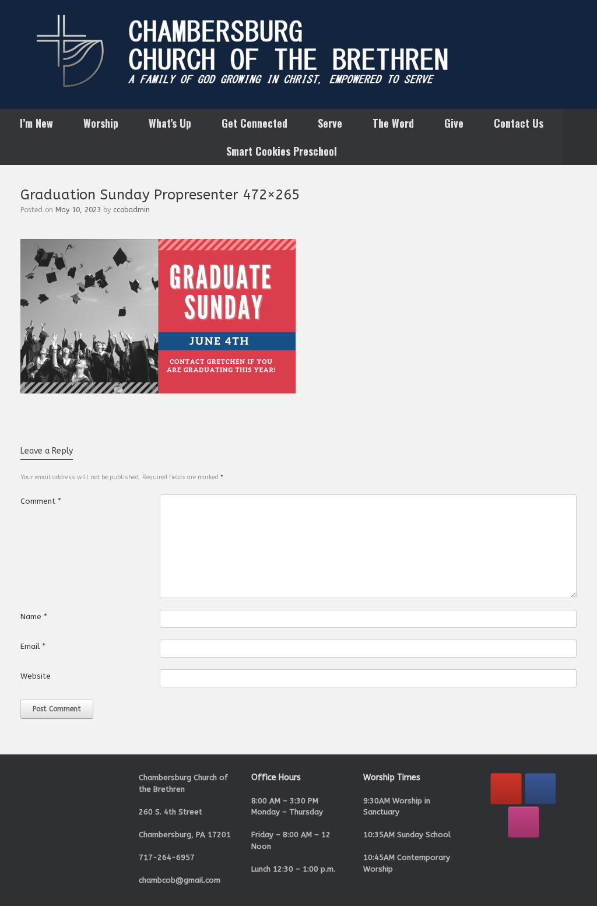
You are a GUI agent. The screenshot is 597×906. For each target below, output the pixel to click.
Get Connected (254, 123)
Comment (40, 501)
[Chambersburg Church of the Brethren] (298, 51)
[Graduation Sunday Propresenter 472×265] (158, 391)
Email (32, 646)
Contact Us (518, 123)
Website (35, 676)
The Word (393, 123)
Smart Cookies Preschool (281, 151)
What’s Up (170, 123)
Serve (330, 123)
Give (453, 123)
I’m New (36, 123)
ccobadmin (131, 210)
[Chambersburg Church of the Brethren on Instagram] (523, 822)
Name (33, 616)
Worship (100, 123)
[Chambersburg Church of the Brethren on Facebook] (540, 789)
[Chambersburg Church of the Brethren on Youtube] (506, 789)
